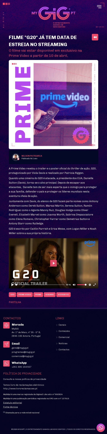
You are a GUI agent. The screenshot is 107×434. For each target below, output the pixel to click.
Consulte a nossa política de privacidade (24, 379)
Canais (62, 324)
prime (38, 294)
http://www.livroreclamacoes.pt (20, 388)
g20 (12, 294)
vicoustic (63, 294)
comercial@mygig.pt (23, 356)
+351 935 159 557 (21, 367)
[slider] (40, 284)
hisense (49, 294)
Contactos (63, 349)
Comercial (64, 337)
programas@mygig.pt (23, 352)
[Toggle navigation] (99, 6)
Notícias (62, 343)
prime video (24, 294)
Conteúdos (64, 331)
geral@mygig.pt (20, 348)
